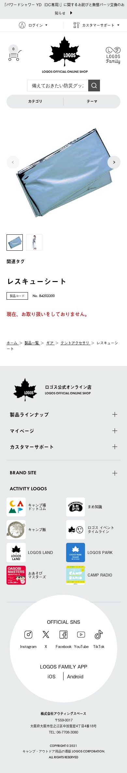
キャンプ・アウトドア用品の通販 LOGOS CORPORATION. (63, 751)
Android (75, 676)
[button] (113, 162)
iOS (52, 676)
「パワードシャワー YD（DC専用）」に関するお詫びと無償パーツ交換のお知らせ (63, 9)
